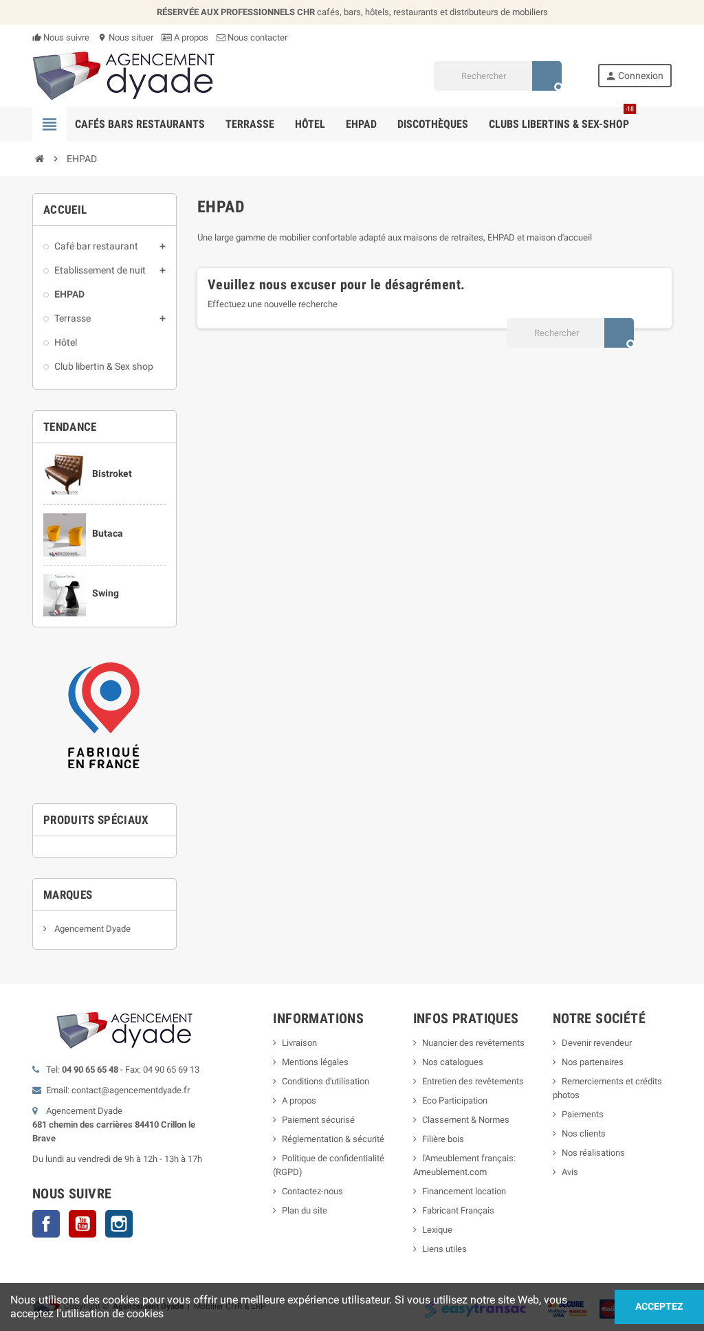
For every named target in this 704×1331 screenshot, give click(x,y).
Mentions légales (315, 1062)
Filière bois (443, 1139)
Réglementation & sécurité (333, 1139)
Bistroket (112, 473)
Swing (105, 593)
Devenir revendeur (597, 1043)
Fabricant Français (458, 1210)
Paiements (583, 1114)
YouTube (82, 1224)
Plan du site (304, 1210)
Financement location (464, 1191)
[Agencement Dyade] (124, 75)
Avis (570, 1172)
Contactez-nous (312, 1191)
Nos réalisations (593, 1153)
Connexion (634, 76)
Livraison (299, 1043)
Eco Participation (454, 1100)
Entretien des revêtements (473, 1081)
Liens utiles (444, 1249)
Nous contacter (256, 37)
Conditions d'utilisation (325, 1081)
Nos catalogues (452, 1062)
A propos (190, 37)
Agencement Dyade (91, 929)
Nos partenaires (593, 1062)
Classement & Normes (465, 1120)
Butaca (107, 533)
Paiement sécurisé (318, 1120)
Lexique (437, 1229)
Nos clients (584, 1133)
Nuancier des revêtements (473, 1043)
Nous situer (125, 37)
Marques (67, 895)
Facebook (46, 1224)
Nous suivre (60, 37)
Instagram (119, 1224)
